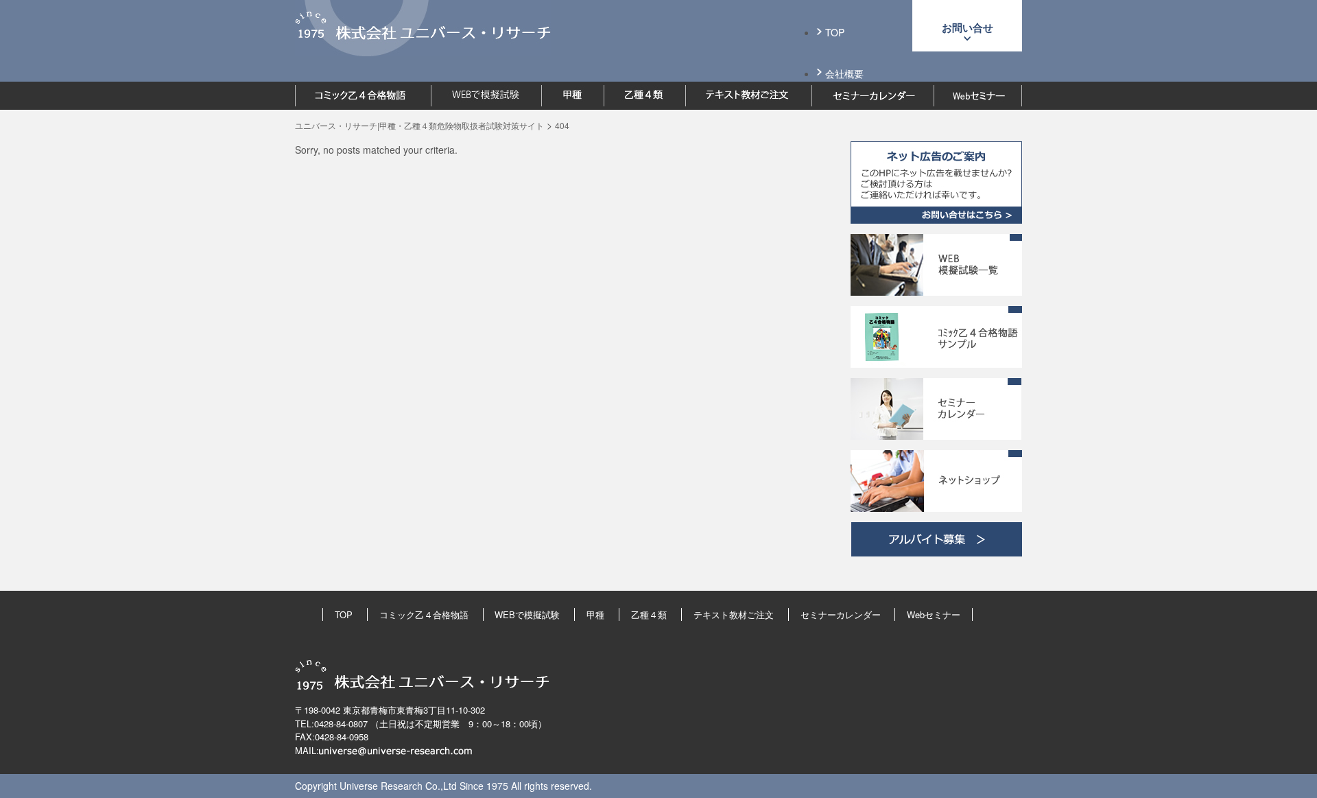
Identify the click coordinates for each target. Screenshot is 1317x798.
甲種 (595, 614)
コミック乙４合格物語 (423, 614)
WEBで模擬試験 (527, 614)
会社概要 (844, 73)
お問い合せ (967, 27)
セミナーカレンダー (840, 614)
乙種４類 (649, 614)
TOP (834, 32)
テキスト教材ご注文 (733, 614)
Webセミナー (933, 614)
